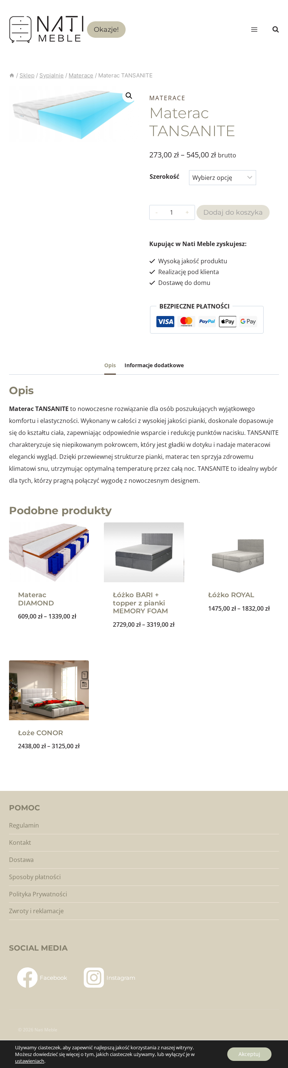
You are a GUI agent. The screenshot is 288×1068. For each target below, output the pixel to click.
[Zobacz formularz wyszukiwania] (272, 29)
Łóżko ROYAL (231, 595)
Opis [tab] (110, 365)
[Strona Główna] (12, 75)
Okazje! (106, 29)
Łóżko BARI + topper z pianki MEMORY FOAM (140, 603)
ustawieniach (29, 1061)
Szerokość (164, 176)
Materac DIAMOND (36, 599)
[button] (129, 95)
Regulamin (24, 825)
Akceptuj (249, 1054)
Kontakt (20, 842)
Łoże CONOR (40, 733)
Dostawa (21, 860)
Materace (167, 98)
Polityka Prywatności (38, 894)
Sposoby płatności (35, 877)
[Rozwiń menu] (254, 29)
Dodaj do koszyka (233, 212)
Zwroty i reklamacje (36, 911)
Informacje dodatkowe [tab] (154, 365)
